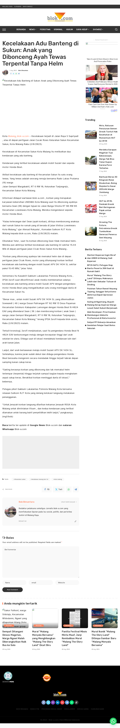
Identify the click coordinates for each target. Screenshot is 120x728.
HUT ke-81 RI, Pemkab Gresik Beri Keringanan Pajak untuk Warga (107, 207)
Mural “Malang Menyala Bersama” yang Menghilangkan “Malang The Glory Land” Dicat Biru (43, 638)
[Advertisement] (40, 452)
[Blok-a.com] (60, 17)
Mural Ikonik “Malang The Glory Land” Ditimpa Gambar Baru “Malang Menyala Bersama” (104, 638)
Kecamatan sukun (20, 479)
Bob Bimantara (23, 70)
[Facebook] (11, 73)
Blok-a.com (44, 425)
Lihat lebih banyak (68, 502)
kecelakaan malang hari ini (40, 479)
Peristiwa (9, 625)
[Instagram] (53, 702)
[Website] (75, 521)
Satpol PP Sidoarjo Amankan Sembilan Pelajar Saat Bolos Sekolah (101, 325)
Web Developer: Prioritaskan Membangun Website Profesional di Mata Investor (101, 315)
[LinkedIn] (58, 702)
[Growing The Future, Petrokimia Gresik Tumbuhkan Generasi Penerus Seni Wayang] (91, 231)
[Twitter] (13, 73)
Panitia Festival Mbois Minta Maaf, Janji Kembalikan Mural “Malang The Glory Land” (74, 638)
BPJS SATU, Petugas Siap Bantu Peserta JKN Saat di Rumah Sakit (100, 268)
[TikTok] (76, 702)
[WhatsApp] (16, 73)
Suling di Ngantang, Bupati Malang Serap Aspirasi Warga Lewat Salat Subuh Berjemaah (102, 305)
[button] (113, 721)
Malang (12, 136)
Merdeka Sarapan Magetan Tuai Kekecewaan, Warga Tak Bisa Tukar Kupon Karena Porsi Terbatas (107, 159)
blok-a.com (23, 136)
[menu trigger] (5, 29)
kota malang (58, 479)
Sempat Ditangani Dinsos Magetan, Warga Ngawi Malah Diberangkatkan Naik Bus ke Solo (14, 638)
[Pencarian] (116, 29)
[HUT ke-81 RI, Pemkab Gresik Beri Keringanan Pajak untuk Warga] (91, 208)
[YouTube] (62, 702)
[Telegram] (18, 73)
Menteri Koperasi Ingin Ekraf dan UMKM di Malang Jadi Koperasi (101, 258)
